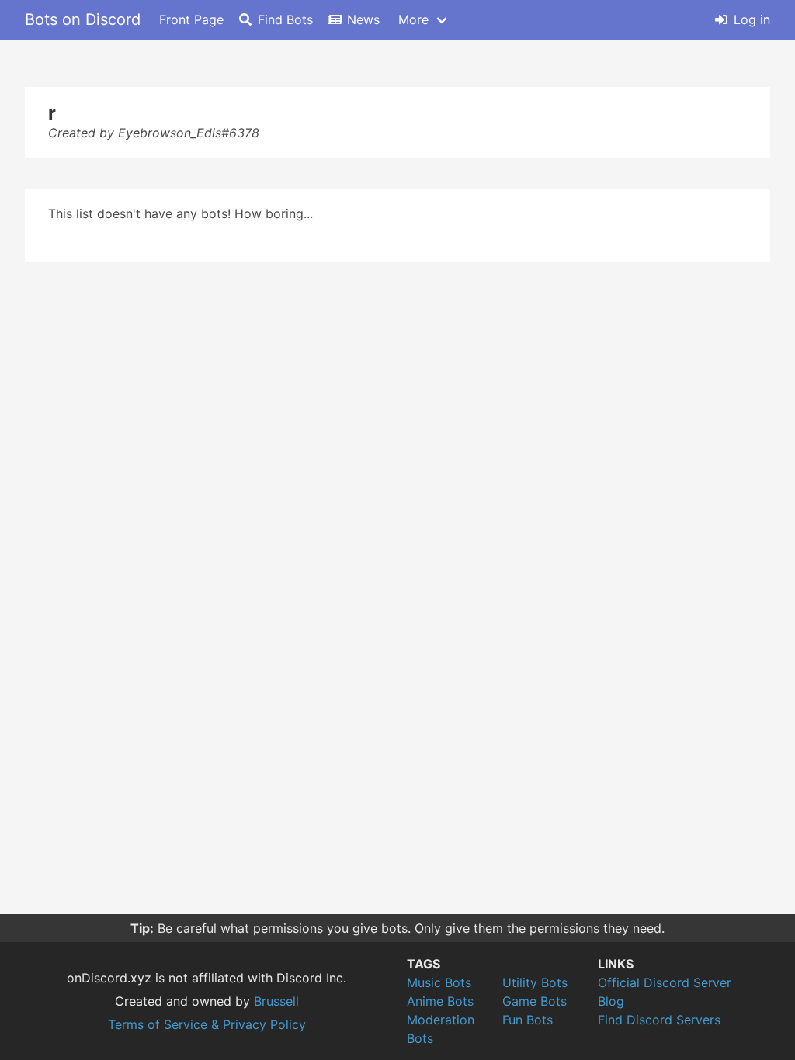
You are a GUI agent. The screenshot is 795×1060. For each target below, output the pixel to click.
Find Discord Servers (659, 1019)
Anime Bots (440, 1001)
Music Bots (439, 982)
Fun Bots (527, 1019)
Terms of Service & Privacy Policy (207, 1024)
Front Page (191, 19)
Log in (752, 19)
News (363, 19)
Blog (611, 1001)
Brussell (276, 1001)
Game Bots (534, 1001)
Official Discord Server (664, 982)
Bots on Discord (83, 19)
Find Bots (285, 19)
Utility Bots (535, 982)
